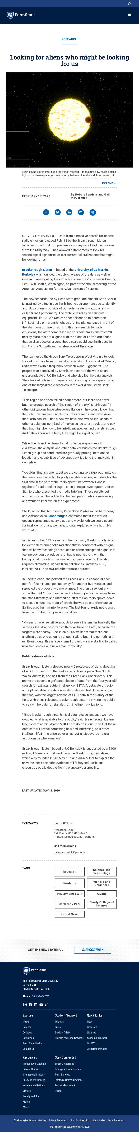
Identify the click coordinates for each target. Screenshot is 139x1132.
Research (69, 39)
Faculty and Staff (69, 893)
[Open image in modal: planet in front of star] (69, 120)
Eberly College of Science (102, 904)
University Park (70, 904)
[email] (81, 212)
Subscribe (91, 950)
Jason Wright (57, 516)
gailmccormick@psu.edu (69, 852)
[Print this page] (93, 212)
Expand (107, 183)
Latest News (70, 914)
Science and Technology (102, 871)
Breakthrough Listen (37, 270)
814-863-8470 (77, 833)
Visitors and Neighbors (101, 883)
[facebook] (46, 212)
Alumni (102, 893)
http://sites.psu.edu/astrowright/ (74, 836)
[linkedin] (69, 212)
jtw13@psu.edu (64, 830)
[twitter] (58, 212)
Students (69, 883)
